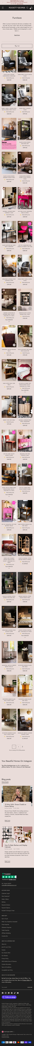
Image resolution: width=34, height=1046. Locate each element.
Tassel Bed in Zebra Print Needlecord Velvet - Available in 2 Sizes (9, 489)
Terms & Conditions (6, 967)
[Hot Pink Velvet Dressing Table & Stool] (25, 198)
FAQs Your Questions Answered (9, 922)
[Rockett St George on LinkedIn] (9, 993)
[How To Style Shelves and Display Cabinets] (17, 837)
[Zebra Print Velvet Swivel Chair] (25, 61)
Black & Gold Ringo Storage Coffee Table (9, 176)
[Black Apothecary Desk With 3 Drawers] (9, 232)
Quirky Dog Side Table (9, 420)
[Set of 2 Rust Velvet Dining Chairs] (9, 441)
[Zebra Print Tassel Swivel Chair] (25, 266)
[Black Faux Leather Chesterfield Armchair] (9, 61)
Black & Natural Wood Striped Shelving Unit (9, 597)
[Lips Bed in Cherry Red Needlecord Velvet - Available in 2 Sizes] (25, 370)
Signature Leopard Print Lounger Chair (9, 279)
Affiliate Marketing (6, 933)
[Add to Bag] (14, 70)
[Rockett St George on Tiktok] (15, 993)
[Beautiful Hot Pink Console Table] (25, 441)
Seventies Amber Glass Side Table (25, 699)
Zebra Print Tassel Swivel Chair (25, 279)
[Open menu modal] (3, 8)
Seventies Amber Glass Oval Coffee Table (9, 699)
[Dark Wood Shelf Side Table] (9, 370)
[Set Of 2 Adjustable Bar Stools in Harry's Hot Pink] (25, 232)
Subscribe (29, 987)
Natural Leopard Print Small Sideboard (25, 420)
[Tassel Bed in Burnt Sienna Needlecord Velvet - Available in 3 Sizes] (9, 545)
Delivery (3, 902)
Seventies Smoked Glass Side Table (25, 666)
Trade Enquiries (5, 930)
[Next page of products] (22, 747)
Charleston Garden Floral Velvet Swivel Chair (25, 177)
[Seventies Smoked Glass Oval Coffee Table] (9, 720)
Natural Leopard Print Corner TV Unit (9, 212)
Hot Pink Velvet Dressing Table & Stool (25, 212)
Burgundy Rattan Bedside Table (9, 350)
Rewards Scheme (6, 905)
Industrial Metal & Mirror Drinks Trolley (9, 666)
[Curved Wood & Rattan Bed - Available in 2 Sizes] (25, 617)
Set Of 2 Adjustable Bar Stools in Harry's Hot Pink (25, 246)
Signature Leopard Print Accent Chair (9, 630)
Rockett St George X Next (8, 910)
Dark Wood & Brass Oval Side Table (25, 525)
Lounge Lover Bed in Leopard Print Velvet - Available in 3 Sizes (9, 314)
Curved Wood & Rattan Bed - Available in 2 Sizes (25, 630)
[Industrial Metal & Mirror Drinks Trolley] (9, 652)
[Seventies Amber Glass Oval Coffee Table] (9, 686)
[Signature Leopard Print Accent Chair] (9, 617)
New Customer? (6, 896)
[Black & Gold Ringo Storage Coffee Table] (9, 163)
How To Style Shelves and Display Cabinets (16, 846)
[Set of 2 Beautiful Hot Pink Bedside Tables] (9, 511)
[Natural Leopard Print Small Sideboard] (25, 407)
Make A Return (5, 899)
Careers (3, 950)
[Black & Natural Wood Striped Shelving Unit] (9, 583)
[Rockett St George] (17, 7)
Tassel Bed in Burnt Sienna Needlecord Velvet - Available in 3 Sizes (9, 560)
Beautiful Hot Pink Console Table (25, 454)
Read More (17, 35)
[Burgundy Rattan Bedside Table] (9, 336)
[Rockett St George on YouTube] (18, 993)
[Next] (31, 2)
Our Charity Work (6, 953)
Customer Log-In (6, 893)
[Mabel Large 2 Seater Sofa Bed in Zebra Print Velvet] (9, 95)
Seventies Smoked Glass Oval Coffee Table (9, 733)
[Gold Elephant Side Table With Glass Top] (25, 336)
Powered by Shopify (5, 1037)
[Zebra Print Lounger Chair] (25, 95)
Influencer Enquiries (6, 927)
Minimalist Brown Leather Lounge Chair (25, 733)
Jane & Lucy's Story (6, 947)
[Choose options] (14, 308)
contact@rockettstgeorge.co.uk (9, 885)
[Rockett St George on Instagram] (6, 993)
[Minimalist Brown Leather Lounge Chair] (25, 720)
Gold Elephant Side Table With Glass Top (25, 350)
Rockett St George (12, 1034)
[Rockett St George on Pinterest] (12, 993)
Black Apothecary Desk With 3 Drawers (9, 246)
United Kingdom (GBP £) (8, 1031)
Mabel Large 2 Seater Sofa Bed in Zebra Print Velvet (9, 109)
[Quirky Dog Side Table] (9, 407)
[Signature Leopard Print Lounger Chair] (9, 266)
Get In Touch (5, 919)
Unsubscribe (5, 936)
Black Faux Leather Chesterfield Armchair (9, 75)
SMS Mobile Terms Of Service (9, 961)
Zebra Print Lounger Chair (25, 109)
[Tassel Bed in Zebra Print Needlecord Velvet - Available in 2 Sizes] (9, 474)
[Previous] (3, 2)
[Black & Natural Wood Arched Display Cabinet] (25, 545)
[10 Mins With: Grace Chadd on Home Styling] (17, 796)
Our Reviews (5, 955)
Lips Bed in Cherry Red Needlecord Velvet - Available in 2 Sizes (25, 385)
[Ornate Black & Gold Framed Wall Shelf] (25, 300)
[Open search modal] (27, 8)
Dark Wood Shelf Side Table (9, 384)
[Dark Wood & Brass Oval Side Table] (25, 511)
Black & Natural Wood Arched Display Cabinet (25, 558)
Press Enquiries (5, 924)
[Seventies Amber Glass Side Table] (25, 686)
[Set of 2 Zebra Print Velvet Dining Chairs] (25, 474)
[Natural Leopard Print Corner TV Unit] (9, 198)
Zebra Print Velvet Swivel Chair (25, 75)
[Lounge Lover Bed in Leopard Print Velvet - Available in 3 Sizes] (9, 300)
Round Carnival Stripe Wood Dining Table (25, 597)
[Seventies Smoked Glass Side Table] (25, 652)
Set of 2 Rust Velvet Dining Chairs (9, 454)
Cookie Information (6, 964)
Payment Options (6, 908)
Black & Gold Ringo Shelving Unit (24, 143)
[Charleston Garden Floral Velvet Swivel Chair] (25, 163)
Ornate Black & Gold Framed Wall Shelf (25, 313)
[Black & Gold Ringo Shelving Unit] (25, 129)
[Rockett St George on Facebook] (3, 993)
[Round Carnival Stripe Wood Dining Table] (25, 583)
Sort (18, 46)
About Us (4, 944)
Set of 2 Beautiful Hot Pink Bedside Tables (9, 525)
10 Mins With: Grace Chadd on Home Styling (15, 805)
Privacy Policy (5, 958)
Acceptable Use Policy (7, 970)
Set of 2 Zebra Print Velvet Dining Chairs (25, 488)
